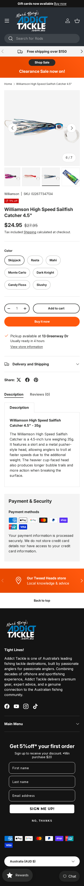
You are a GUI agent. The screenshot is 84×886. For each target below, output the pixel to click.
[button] (77, 20)
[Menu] (7, 20)
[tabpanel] (42, 445)
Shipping (30, 232)
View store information (26, 347)
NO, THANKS (42, 820)
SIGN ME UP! (42, 809)
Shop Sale (42, 62)
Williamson (11, 194)
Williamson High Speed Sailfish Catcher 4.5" (44, 84)
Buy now (60, 3)
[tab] (13, 394)
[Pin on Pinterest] (36, 380)
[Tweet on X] (18, 380)
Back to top (42, 600)
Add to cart (56, 308)
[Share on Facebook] (27, 380)
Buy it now (42, 321)
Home (8, 84)
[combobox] (42, 38)
